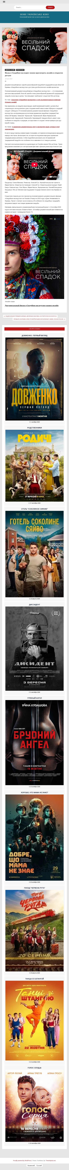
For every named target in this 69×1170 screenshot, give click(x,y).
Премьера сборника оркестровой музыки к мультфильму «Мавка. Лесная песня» (39, 319)
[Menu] (4, 2)
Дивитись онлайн (10, 70)
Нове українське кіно (34, 14)
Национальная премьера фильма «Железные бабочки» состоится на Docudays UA (31, 316)
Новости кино (20, 70)
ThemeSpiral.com (51, 1160)
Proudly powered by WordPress (22, 1160)
